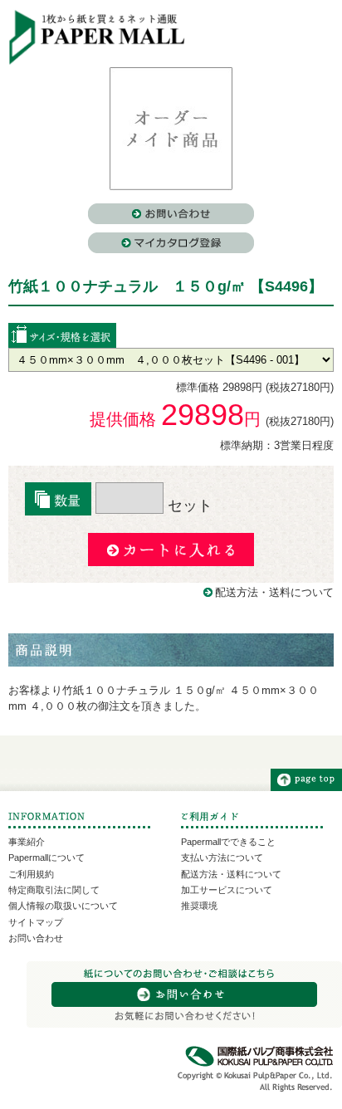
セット (188, 505)
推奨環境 (199, 906)
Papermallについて (46, 857)
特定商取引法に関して (54, 890)
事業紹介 (26, 842)
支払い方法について (222, 857)
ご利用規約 (31, 874)
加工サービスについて (226, 890)
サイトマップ (35, 922)
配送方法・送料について (274, 592)
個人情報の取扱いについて (63, 906)
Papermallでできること (228, 842)
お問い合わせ (35, 938)
